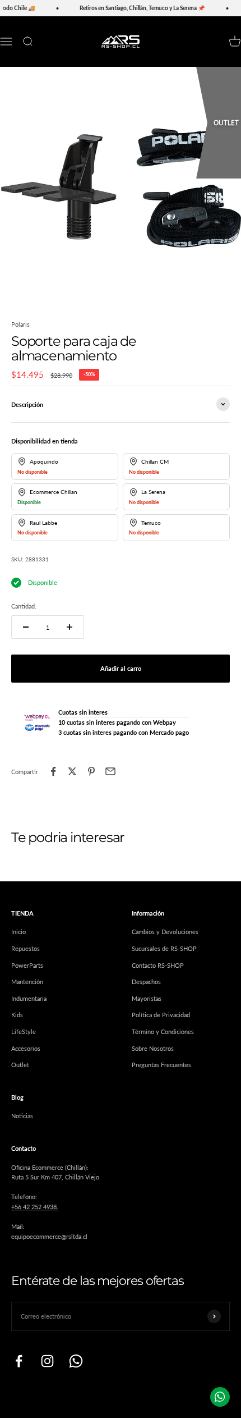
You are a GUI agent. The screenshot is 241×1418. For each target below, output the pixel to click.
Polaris (20, 324)
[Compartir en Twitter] (72, 771)
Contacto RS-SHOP (158, 965)
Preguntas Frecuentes (161, 1064)
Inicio (18, 931)
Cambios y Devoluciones (165, 931)
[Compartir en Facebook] (53, 771)
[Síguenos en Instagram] (47, 1361)
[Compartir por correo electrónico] (110, 771)
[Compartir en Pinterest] (91, 771)
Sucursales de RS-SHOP (164, 948)
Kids (17, 1014)
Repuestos (25, 948)
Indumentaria (29, 998)
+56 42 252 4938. (34, 1206)
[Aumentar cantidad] (69, 627)
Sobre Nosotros (153, 1048)
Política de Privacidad (161, 1014)
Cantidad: (23, 606)
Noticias (22, 1115)
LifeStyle (23, 1031)
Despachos (146, 981)
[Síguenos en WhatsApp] (76, 1361)
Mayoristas (146, 998)
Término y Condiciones (163, 1031)
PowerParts (27, 965)
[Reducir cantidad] (26, 627)
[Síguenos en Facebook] (18, 1361)
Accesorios (25, 1048)
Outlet (20, 1064)
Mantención (27, 981)
